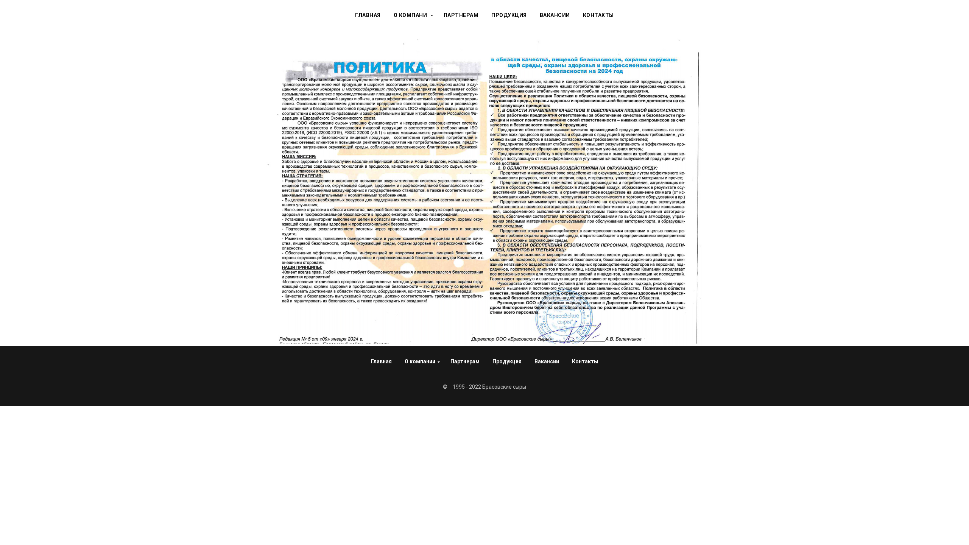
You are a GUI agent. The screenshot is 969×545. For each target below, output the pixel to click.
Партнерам (461, 15)
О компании (420, 361)
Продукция (509, 15)
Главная (368, 15)
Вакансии (555, 15)
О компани (411, 15)
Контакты (598, 15)
